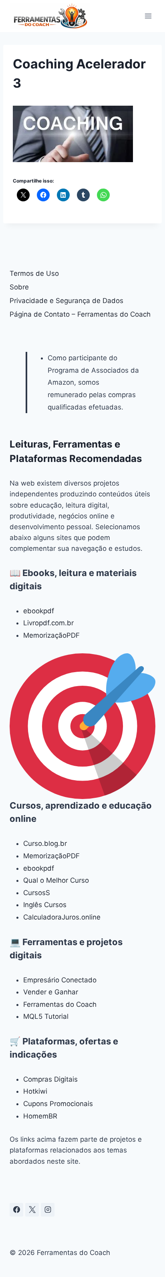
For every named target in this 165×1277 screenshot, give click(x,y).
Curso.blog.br (45, 843)
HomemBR (40, 1116)
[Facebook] (16, 1210)
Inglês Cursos (44, 905)
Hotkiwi (35, 1091)
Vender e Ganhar (50, 992)
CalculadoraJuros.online (62, 917)
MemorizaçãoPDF (51, 635)
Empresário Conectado (60, 980)
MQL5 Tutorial (45, 1016)
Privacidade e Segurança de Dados (66, 301)
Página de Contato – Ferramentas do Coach (80, 314)
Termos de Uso (34, 273)
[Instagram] (47, 1210)
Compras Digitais (50, 1079)
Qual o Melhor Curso (56, 880)
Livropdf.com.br (48, 623)
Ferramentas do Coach (60, 1004)
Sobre (19, 287)
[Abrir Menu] (148, 16)
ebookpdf (38, 611)
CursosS (36, 893)
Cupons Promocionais (58, 1104)
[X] (32, 1210)
